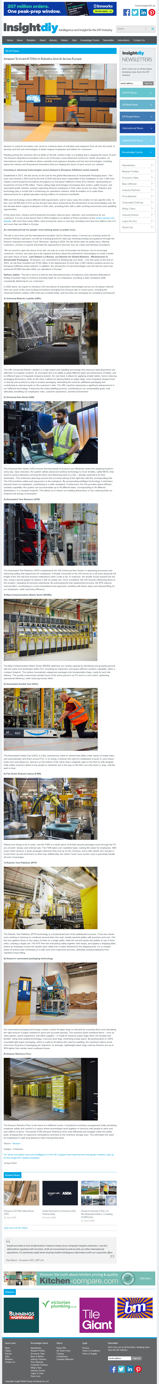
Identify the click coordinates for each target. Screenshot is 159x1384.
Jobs (74, 40)
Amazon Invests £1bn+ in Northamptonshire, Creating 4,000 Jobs (97, 1214)
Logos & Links (129, 221)
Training (60, 1354)
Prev (5, 1323)
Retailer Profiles (130, 171)
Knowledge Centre (90, 40)
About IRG (61, 1348)
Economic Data (130, 177)
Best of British (129, 183)
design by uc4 (42, 1381)
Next (92, 1323)
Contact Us (139, 40)
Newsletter (108, 40)
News (20, 40)
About (42, 40)
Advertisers (123, 40)
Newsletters (128, 165)
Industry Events (130, 214)
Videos (64, 40)
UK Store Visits (63, 1351)
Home (10, 40)
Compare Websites (65, 1359)
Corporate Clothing (132, 202)
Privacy (85, 1348)
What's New (128, 208)
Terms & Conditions (91, 1351)
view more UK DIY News (16, 1228)
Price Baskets (129, 196)
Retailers (31, 40)
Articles (53, 40)
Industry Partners (131, 190)
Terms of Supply (89, 1354)
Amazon (16, 1143)
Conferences (62, 1356)
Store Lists (127, 227)
